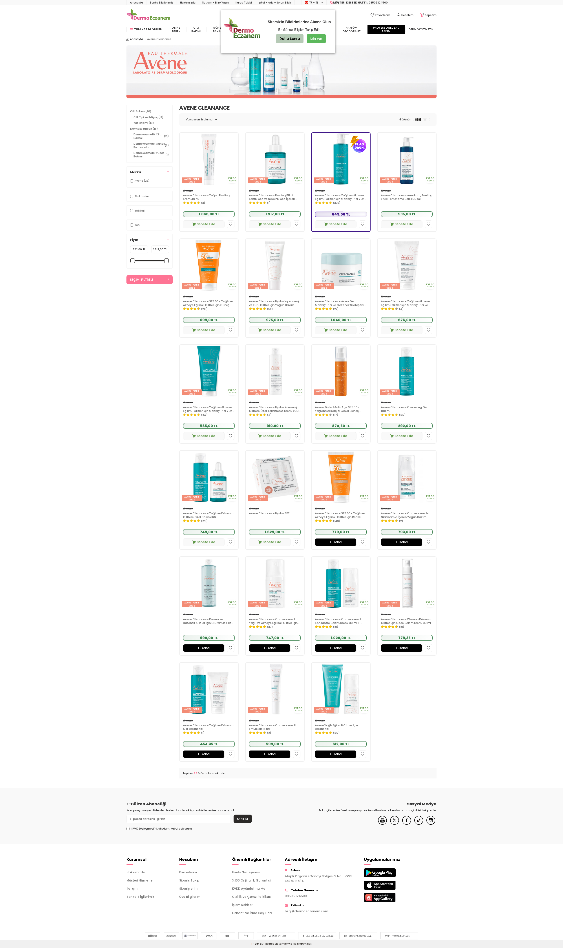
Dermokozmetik (421, 29)
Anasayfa (136, 2)
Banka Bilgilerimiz (161, 2)
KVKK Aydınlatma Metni (250, 888)
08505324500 (296, 896)
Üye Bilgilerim (189, 897)
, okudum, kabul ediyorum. (162, 828)
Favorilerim (188, 872)
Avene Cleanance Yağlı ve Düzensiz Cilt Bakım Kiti (208, 727)
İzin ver (316, 38)
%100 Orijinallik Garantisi (251, 880)
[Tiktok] (418, 823)
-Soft (256, 944)
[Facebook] (406, 823)
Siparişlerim (188, 888)
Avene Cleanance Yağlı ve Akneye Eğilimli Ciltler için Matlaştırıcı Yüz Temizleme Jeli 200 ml (207, 409)
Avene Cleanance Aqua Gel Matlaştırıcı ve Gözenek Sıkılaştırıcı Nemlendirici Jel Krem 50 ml (340, 303)
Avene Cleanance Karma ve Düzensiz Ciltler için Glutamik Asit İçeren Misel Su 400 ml (207, 621)
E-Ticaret (267, 944)
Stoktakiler (142, 196)
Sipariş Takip (189, 880)
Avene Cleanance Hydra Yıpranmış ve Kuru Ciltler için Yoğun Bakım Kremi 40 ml (274, 303)
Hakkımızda (188, 2)
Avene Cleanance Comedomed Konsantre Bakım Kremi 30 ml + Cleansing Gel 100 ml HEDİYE (338, 621)
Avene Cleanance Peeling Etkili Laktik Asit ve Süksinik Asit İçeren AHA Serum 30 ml (272, 197)
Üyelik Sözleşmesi (246, 872)
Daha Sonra (290, 38)
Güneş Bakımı (218, 29)
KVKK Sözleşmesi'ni (144, 828)
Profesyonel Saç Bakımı (386, 29)
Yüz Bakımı (143, 123)
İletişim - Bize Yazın (215, 2)
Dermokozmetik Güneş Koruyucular (151, 145)
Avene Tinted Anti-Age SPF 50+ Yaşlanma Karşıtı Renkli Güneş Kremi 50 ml (337, 409)
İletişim (131, 888)
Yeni (137, 225)
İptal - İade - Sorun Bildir (275, 2)
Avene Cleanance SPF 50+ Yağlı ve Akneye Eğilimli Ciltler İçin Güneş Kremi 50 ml (208, 303)
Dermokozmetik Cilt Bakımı (151, 136)
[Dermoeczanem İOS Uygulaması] (387, 885)
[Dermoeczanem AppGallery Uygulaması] (387, 897)
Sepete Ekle (206, 224)
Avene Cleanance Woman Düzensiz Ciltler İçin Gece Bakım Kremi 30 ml (406, 621)
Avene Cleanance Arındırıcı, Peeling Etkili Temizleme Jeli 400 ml (406, 197)
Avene (188, 191)
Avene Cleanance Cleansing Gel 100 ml (404, 409)
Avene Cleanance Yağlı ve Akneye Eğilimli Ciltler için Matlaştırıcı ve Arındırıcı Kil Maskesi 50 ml (405, 303)
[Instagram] (430, 823)
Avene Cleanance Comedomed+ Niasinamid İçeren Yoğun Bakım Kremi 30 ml (405, 515)
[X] (394, 823)
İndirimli (140, 210)
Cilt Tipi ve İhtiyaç (148, 117)
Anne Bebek (176, 29)
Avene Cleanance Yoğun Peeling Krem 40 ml (206, 197)
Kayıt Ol (242, 819)
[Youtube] (382, 823)
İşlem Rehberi (242, 905)
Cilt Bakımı (196, 29)
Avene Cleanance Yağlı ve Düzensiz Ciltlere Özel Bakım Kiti (208, 515)
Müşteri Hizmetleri (140, 880)
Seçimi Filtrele (141, 279)
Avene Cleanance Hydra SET (269, 513)
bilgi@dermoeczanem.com (306, 911)
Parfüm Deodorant (352, 29)
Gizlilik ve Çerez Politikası (252, 897)
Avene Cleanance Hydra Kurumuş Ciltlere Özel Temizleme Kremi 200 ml (274, 409)
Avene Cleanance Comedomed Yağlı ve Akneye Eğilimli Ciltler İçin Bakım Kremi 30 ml (273, 621)
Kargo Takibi (244, 2)
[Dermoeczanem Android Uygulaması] (387, 872)
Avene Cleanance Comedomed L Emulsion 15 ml (273, 727)
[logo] (148, 15)
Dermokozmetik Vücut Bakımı (151, 154)
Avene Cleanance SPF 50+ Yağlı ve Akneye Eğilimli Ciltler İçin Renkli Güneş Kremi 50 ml (340, 515)
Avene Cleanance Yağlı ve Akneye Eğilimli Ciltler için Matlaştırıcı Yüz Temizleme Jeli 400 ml (339, 197)
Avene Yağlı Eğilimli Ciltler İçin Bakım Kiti (336, 727)
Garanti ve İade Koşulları (252, 913)
